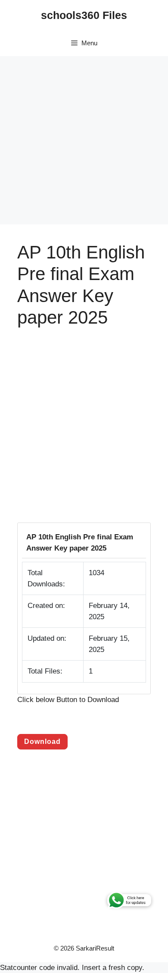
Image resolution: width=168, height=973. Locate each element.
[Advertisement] (84, 140)
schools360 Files (84, 15)
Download (42, 741)
